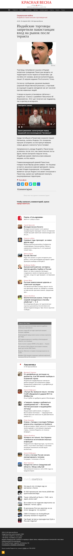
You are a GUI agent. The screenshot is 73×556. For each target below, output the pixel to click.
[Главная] (36, 4)
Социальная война (25, 15)
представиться (23, 203)
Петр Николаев (29, 420)
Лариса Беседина (29, 296)
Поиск (63, 10)
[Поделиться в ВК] (18, 184)
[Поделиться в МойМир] (38, 184)
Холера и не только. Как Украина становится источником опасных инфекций (37, 439)
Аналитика (28, 10)
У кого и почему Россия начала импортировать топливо (37, 456)
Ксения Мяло (28, 280)
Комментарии (44, 10)
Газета (52, 10)
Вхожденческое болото (33, 227)
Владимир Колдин (29, 265)
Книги (57, 10)
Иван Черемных (29, 463)
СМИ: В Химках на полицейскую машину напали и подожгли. (36, 515)
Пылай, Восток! (30, 255)
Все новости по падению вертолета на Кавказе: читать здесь (39, 503)
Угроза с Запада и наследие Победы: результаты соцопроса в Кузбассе (39, 423)
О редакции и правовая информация (13, 545)
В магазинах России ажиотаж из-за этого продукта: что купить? (38, 509)
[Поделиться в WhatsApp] (34, 184)
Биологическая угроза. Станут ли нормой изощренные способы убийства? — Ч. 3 (37, 300)
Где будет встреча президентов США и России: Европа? (39, 520)
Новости (15, 10)
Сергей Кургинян (29, 225)
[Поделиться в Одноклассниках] (26, 184)
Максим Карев (28, 254)
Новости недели (29, 238)
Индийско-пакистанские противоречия (32, 17)
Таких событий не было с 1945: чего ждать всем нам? (38, 498)
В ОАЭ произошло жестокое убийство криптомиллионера (39, 492)
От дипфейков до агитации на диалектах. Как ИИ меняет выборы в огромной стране (39, 376)
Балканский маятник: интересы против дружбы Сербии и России (37, 268)
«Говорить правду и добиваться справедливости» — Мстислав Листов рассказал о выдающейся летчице (37, 405)
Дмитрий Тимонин (30, 372)
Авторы (36, 10)
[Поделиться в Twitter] (30, 184)
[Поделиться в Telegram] (22, 184)
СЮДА (24, 548)
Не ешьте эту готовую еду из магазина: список (35, 487)
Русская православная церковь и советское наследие (37, 283)
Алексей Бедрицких (30, 390)
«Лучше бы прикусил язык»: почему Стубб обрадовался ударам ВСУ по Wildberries (39, 394)
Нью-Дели (22, 180)
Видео (21, 10)
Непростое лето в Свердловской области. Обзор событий (37, 466)
